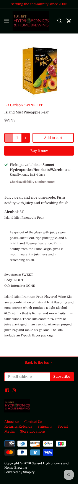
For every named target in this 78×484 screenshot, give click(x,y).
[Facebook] (7, 390)
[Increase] (25, 137)
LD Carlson (13, 105)
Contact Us (33, 422)
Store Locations (33, 431)
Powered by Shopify (19, 472)
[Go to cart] (69, 21)
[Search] (59, 21)
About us (11, 422)
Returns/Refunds (18, 426)
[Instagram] (14, 390)
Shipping (44, 426)
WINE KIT (34, 105)
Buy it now (39, 151)
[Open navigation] (6, 20)
